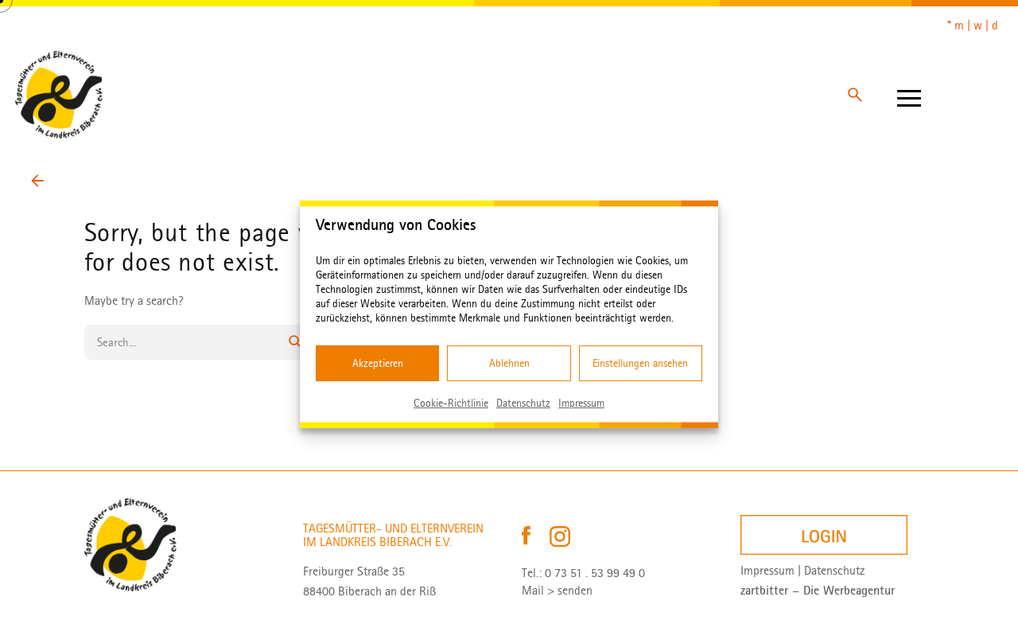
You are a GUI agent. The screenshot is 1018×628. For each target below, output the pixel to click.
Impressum (581, 402)
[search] (295, 342)
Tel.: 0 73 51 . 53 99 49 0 (583, 573)
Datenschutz (523, 402)
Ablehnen (509, 362)
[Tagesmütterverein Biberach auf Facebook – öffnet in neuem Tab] (528, 536)
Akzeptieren (377, 362)
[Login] (823, 535)
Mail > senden (557, 590)
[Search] (855, 95)
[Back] (37, 180)
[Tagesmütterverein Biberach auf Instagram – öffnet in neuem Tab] (560, 536)
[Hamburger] (909, 94)
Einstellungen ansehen (640, 362)
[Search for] (198, 342)
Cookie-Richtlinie (451, 402)
